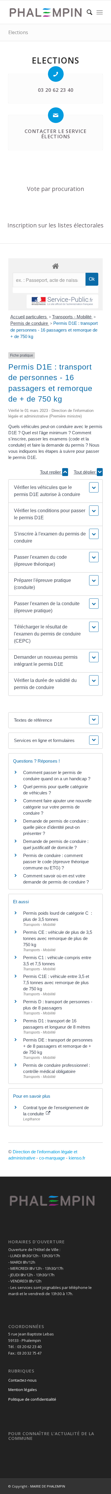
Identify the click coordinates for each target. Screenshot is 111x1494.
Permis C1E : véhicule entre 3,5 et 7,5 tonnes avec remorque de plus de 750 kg (56, 982)
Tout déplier (85, 472)
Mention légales (22, 1389)
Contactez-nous (22, 1380)
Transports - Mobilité (72, 316)
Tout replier (51, 472)
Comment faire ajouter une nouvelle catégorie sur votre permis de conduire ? (57, 807)
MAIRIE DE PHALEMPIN (47, 1486)
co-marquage (52, 1157)
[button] (55, 491)
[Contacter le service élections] (56, 115)
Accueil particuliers (29, 316)
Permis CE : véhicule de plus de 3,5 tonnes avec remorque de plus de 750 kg (57, 938)
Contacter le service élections (55, 134)
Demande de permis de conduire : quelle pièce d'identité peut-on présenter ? (56, 827)
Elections (18, 32)
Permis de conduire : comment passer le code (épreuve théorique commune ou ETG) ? (56, 861)
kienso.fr (77, 1157)
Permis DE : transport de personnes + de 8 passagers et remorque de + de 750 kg (58, 1046)
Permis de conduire (29, 323)
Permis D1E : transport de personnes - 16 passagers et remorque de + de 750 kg (54, 330)
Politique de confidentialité (32, 1399)
